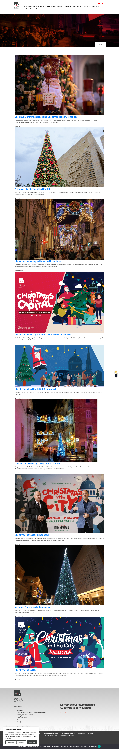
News (30, 6)
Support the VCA (94, 6)
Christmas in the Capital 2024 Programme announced (43, 334)
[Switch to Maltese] (102, 3)
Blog (44, 6)
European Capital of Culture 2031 (75, 6)
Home (100, 44)
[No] (117, 746)
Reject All (21, 742)
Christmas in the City (25, 670)
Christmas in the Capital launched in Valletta (38, 261)
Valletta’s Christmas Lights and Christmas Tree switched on (46, 117)
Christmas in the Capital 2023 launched (35, 389)
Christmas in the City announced (32, 535)
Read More (18, 126)
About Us (26, 9)
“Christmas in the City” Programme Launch (37, 463)
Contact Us (33, 9)
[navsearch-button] (103, 8)
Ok (99, 746)
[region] (21, 736)
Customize (10, 742)
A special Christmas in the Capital (32, 189)
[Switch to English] (99, 3)
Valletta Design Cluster (54, 6)
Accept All (32, 742)
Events (25, 6)
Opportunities (37, 6)
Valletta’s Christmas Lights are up (32, 607)
